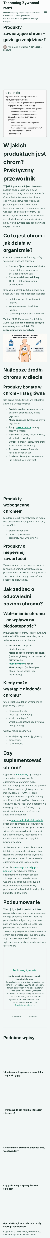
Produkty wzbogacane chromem (23, 111)
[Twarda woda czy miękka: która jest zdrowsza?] (25, 1093)
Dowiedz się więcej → (25, 1005)
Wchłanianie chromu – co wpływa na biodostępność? (25, 124)
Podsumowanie (14, 134)
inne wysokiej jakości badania (27, 820)
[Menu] (45, 11)
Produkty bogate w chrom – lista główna (26, 109)
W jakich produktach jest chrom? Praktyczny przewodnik (21, 98)
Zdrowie (7, 50)
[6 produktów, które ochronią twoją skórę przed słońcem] (25, 1207)
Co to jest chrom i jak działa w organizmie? (26, 103)
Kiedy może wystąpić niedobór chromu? (26, 128)
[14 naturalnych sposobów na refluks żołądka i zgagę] (25, 1055)
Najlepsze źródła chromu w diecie (22, 106)
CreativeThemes (28, 1234)
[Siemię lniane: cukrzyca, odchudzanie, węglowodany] (25, 1131)
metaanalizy (22, 774)
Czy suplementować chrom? (20, 131)
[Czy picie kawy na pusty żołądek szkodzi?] (25, 1169)
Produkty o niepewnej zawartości (24, 114)
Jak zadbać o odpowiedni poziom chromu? (22, 118)
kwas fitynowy (17, 663)
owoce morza (23, 427)
